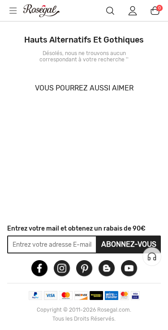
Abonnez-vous (128, 244)
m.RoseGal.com (47, 10)
